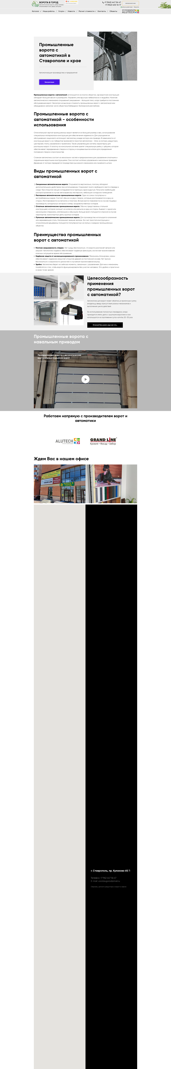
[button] (49, 82)
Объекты (113, 11)
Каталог (36, 11)
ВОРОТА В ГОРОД (48, 2)
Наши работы (49, 11)
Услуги (61, 11)
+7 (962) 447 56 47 (112, 2)
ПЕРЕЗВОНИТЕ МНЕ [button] (130, 3)
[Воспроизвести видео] (85, 379)
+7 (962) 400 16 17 (113, 5)
